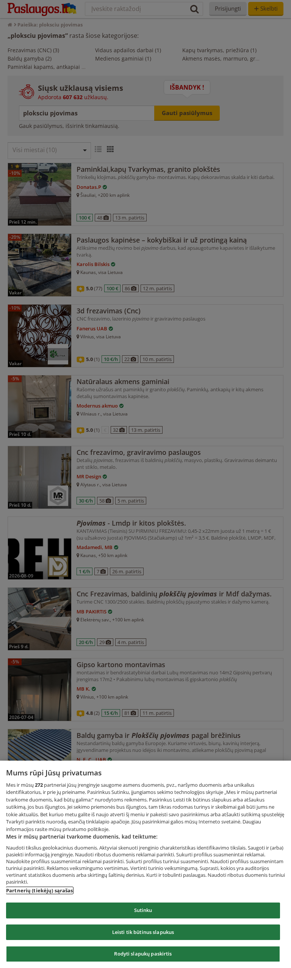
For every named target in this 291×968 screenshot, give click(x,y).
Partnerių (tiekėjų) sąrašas (39, 890)
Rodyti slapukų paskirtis (143, 953)
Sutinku (143, 910)
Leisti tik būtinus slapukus (143, 932)
